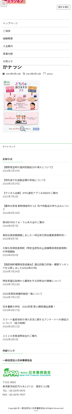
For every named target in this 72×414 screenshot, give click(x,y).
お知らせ (8, 61)
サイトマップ (9, 146)
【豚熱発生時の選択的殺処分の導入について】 (28, 167)
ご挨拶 (6, 30)
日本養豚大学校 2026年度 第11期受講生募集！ (29, 306)
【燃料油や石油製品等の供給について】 (25, 179)
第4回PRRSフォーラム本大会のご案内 (23, 222)
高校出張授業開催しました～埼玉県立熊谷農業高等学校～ (34, 234)
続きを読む (63, 7)
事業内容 (8, 53)
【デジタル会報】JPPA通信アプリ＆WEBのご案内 (30, 192)
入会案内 (8, 46)
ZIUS (36, 410)
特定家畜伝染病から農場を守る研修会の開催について (32, 280)
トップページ (10, 23)
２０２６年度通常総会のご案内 (20, 335)
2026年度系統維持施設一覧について (22, 293)
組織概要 (8, 38)
